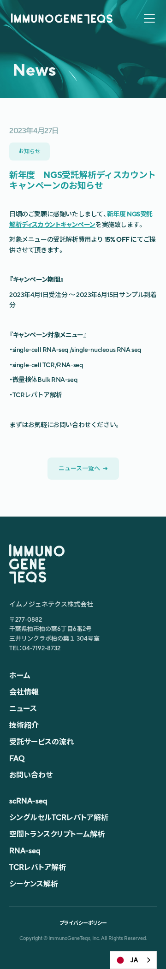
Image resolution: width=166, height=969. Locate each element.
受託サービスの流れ (41, 741)
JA (134, 960)
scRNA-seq (28, 801)
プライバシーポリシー (83, 923)
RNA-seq (25, 850)
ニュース (23, 708)
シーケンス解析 (33, 884)
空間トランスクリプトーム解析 (57, 834)
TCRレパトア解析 (37, 867)
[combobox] (133, 960)
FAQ (17, 758)
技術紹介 (24, 725)
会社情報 (24, 692)
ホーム (19, 675)
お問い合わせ (31, 775)
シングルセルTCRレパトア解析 (58, 817)
